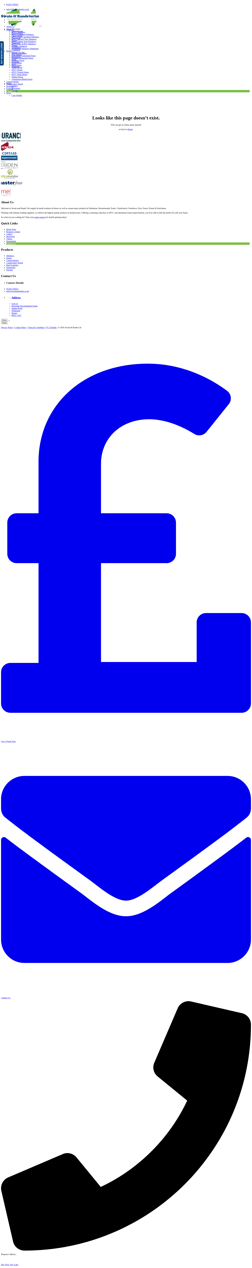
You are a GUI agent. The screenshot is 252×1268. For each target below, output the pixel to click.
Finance (9, 89)
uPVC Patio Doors (19, 74)
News (8, 93)
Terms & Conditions (36, 327)
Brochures (16, 88)
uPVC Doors (17, 70)
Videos (9, 239)
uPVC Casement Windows (23, 34)
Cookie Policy (20, 327)
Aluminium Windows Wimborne (25, 49)
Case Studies (17, 95)
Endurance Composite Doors (24, 56)
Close (4, 320)
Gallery (15, 86)
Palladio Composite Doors (22, 58)
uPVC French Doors (20, 72)
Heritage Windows (19, 46)
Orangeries (10, 267)
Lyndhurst (16, 50)
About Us (10, 26)
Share (4, 323)
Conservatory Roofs (14, 84)
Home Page (11, 229)
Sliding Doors (17, 77)
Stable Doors (17, 67)
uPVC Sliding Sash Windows (24, 41)
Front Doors (17, 63)
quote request (39, 217)
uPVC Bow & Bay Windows (24, 44)
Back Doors (17, 65)
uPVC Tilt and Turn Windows (24, 39)
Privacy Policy (7, 327)
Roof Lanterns (12, 265)
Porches (9, 270)
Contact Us (11, 91)
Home (130, 129)
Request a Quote (13, 232)
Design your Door (19, 53)
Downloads (11, 241)
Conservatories (12, 82)
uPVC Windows (18, 32)
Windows (10, 30)
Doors (8, 51)
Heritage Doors (18, 60)
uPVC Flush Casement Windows (25, 37)
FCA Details (51, 327)
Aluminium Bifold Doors (22, 79)
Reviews (10, 86)
